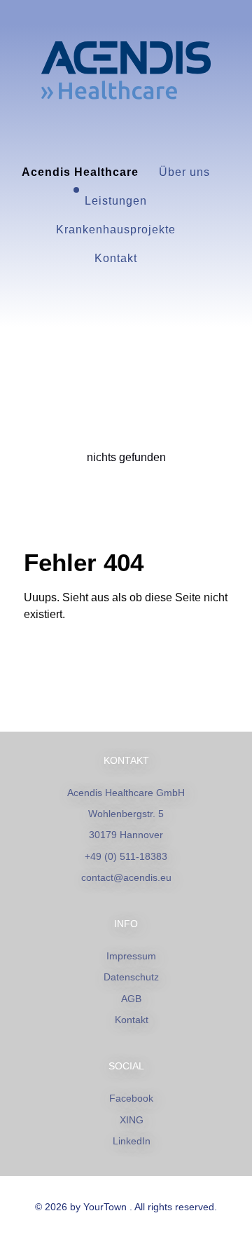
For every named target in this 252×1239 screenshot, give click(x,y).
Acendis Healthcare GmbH (126, 792)
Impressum (131, 955)
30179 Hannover (126, 834)
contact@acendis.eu (126, 877)
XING (132, 1119)
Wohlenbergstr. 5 (126, 813)
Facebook (131, 1098)
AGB (131, 998)
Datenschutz (131, 977)
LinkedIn (131, 1140)
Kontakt (131, 1019)
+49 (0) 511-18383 (126, 856)
